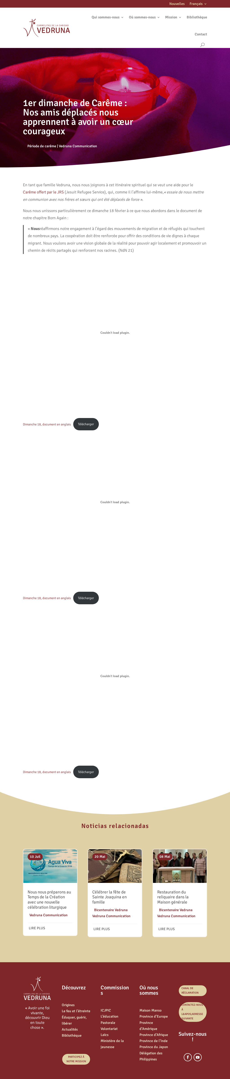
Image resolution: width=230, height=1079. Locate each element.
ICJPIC (106, 1010)
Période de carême (41, 146)
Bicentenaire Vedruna (111, 910)
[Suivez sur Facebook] (188, 1057)
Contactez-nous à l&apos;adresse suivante (192, 1011)
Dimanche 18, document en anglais (47, 424)
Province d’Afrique (153, 1035)
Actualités (70, 1029)
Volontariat (109, 1029)
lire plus (37, 928)
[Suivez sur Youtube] (198, 1057)
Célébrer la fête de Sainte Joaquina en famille (109, 897)
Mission (171, 17)
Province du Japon (153, 1047)
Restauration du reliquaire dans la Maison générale (173, 897)
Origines (68, 1005)
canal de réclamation (190, 990)
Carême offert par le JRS (43, 192)
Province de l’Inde (153, 1041)
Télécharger (86, 424)
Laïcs (104, 1035)
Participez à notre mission (76, 1059)
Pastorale (108, 1022)
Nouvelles (177, 4)
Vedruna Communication (78, 146)
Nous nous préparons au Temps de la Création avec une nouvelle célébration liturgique (49, 899)
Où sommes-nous (142, 17)
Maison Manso (150, 1010)
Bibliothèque (197, 17)
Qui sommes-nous (105, 17)
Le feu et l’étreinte (76, 1011)
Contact (201, 34)
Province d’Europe (153, 1016)
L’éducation (109, 1016)
